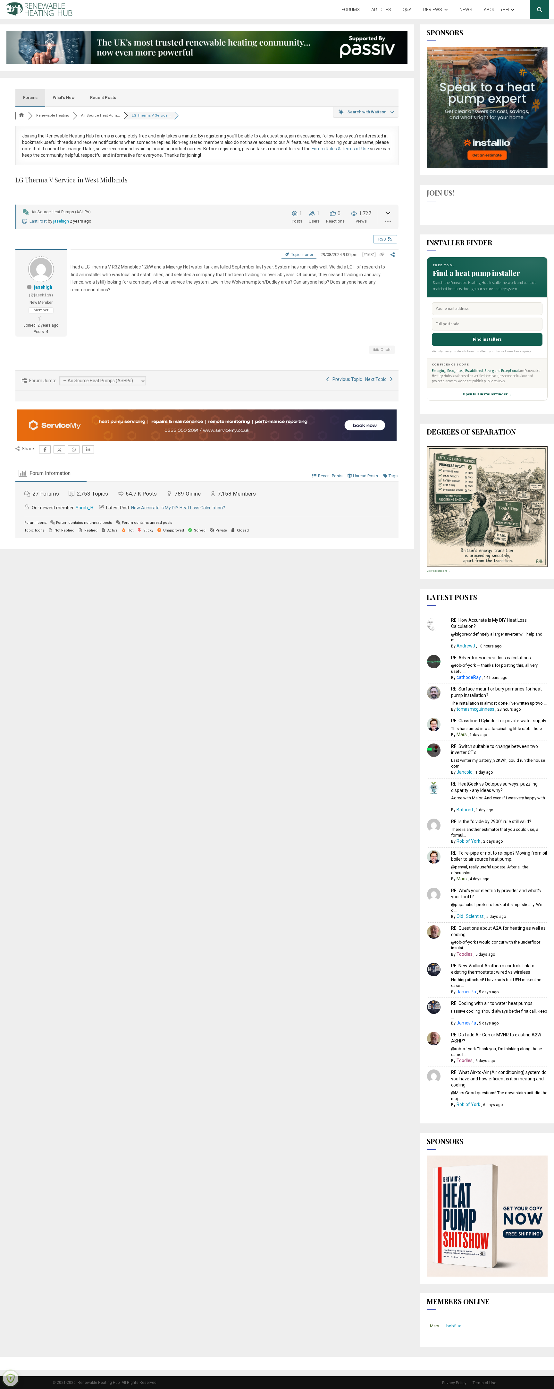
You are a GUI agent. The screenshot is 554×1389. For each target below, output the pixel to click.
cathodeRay (469, 677)
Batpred (465, 809)
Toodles (465, 954)
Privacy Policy (454, 1383)
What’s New (64, 97)
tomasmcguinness (475, 709)
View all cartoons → (438, 570)
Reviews (432, 9)
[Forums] (22, 115)
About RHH (496, 9)
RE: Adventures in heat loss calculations (491, 657)
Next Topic (376, 379)
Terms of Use (484, 1383)
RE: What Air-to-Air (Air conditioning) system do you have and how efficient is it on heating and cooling (499, 1078)
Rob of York (468, 841)
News (465, 9)
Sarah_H (84, 507)
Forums (350, 9)
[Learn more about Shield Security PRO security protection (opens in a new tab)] (10, 1378)
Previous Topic (346, 379)
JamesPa (466, 991)
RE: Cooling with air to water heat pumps (492, 1003)
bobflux (453, 1325)
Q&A (407, 9)
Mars (462, 734)
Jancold (465, 772)
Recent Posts (103, 97)
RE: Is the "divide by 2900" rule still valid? (491, 821)
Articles (381, 9)
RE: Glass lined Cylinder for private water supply (498, 720)
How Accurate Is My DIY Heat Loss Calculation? (178, 507)
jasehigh (61, 221)
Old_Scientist (470, 916)
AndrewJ (466, 645)
